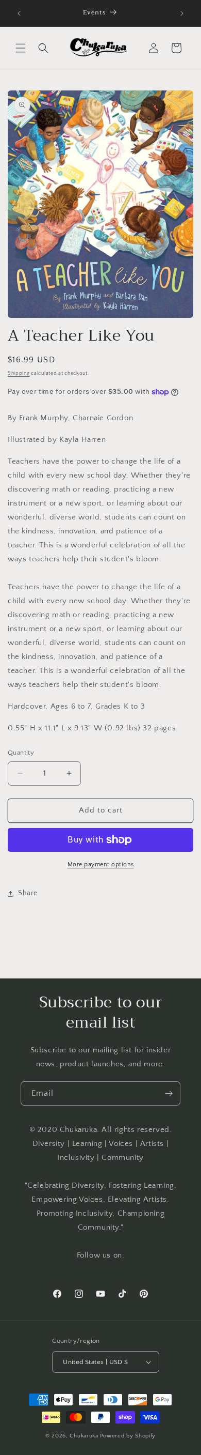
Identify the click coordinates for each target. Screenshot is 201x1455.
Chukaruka (84, 1436)
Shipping (19, 373)
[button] (20, 48)
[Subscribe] (168, 1093)
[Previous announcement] (19, 13)
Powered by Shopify (128, 1436)
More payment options (101, 864)
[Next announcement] (182, 13)
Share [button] (28, 893)
